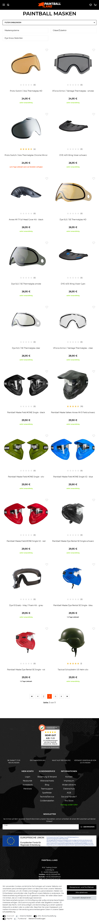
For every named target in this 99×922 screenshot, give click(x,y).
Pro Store (69, 801)
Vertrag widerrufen (69, 805)
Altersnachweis (47, 781)
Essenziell (10, 916)
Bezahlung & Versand (47, 777)
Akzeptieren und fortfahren (81, 887)
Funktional (22, 919)
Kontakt (69, 777)
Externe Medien (26, 916)
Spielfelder (47, 793)
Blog (47, 785)
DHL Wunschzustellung (47, 916)
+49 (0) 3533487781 (52, 874)
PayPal (9, 919)
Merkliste (27, 789)
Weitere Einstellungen (36, 919)
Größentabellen (47, 801)
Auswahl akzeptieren (81, 898)
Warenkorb (28, 785)
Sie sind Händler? (69, 797)
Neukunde (27, 781)
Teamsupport (47, 789)
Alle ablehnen (82, 892)
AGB (69, 793)
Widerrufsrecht (69, 785)
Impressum (69, 781)
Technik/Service (47, 797)
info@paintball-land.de (51, 879)
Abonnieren (88, 827)
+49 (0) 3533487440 (53, 877)
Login (27, 777)
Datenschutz (69, 789)
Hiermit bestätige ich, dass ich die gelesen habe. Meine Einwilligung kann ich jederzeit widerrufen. (49, 832)
